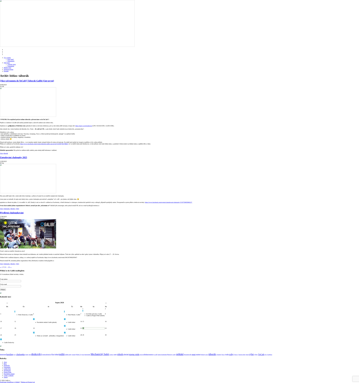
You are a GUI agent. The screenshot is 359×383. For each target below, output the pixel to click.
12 (9, 267)
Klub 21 (78, 354)
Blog (5, 364)
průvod (141, 354)
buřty (14, 354)
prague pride (134, 354)
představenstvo (148, 354)
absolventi (3, 354)
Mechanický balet (100, 354)
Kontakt (6, 71)
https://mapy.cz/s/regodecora (83, 126)
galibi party (68, 354)
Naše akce (7, 63)
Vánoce (236, 354)
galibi (62, 354)
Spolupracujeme (8, 69)
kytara (82, 354)
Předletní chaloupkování (12, 212)
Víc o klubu (7, 57)
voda (227, 354)
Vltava (223, 354)
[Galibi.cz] (72, 23)
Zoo (266, 354)
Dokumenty (10, 61)
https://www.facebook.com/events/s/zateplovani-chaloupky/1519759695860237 (168, 202)
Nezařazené (7, 370)
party (115, 354)
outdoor (111, 354)
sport (194, 354)
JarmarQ (74, 354)
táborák (6, 153)
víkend (247, 354)
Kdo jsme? (10, 59)
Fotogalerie (10, 66)
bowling (9, 354)
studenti (198, 354)
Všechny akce (11, 64)
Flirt (52, 354)
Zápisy (6, 377)
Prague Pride (7, 372)
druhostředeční (46, 354)
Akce (1, 153)
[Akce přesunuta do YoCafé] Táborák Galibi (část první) (27, 81)
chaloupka (7, 209)
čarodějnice (269, 354)
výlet (251, 354)
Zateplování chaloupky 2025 (13, 157)
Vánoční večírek (241, 354)
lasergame (87, 354)
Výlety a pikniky (9, 375)
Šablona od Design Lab (28, 382)
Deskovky (7, 365)
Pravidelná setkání (9, 374)
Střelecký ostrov (204, 354)
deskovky (36, 354)
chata (30, 354)
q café (155, 354)
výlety (17, 209)
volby (231, 354)
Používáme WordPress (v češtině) (10, 382)
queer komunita (162, 354)
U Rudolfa (218, 354)
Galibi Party (7, 369)
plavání (126, 354)
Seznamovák (187, 354)
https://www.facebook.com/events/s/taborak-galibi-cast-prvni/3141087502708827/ (44, 144)
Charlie (26, 354)
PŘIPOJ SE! (7, 68)
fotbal (57, 354)
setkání (180, 354)
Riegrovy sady (171, 354)
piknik (120, 354)
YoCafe (261, 354)
